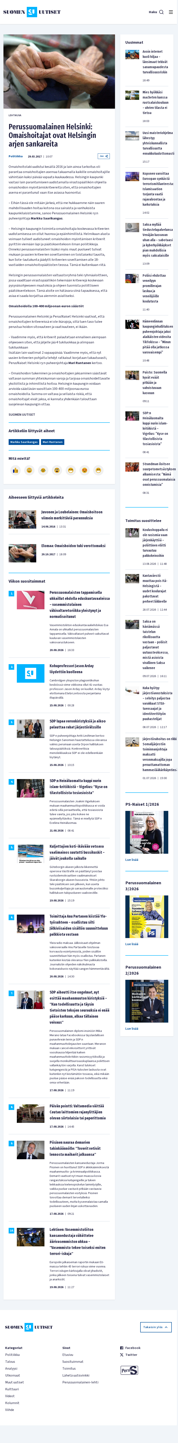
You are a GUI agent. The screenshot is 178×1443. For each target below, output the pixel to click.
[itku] (43, 470)
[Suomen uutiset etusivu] (32, 12)
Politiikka (16, 156)
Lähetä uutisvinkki (75, 1375)
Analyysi (11, 1368)
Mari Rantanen (53, 442)
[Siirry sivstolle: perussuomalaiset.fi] (146, 1370)
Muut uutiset (14, 1382)
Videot (10, 1396)
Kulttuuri (12, 1389)
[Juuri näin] (15, 470)
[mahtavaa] (71, 470)
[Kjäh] (98, 470)
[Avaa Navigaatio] (170, 12)
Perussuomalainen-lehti (80, 1382)
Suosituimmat (72, 1361)
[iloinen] (29, 470)
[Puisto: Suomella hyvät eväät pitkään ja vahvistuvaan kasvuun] (132, 386)
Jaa (102, 156)
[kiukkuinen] (57, 470)
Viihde (9, 1410)
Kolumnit (12, 1403)
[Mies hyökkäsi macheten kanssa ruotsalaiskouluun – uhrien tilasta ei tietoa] (132, 106)
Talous (10, 1361)
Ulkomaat (12, 1375)
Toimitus (69, 1368)
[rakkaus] (84, 470)
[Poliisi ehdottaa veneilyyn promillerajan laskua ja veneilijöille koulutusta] (132, 292)
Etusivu (67, 1354)
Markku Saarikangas (24, 442)
